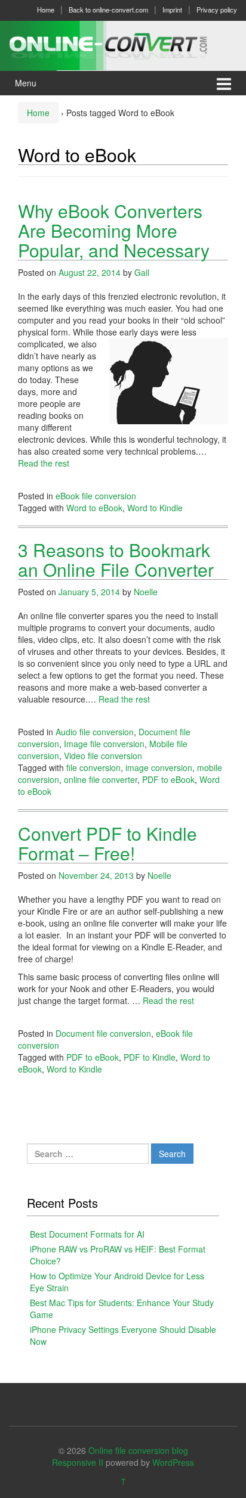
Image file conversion (104, 744)
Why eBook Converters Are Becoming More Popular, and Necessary (114, 230)
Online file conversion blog (138, 1450)
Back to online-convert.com (108, 9)
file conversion (93, 767)
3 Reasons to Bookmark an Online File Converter (116, 559)
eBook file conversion (96, 496)
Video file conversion (103, 756)
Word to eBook (94, 508)
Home (45, 9)
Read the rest (43, 463)
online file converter (100, 779)
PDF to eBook (168, 779)
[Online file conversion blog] (123, 44)
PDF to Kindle (150, 1057)
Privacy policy (216, 9)
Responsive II (77, 1462)
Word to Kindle (155, 508)
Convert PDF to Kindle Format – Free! (107, 843)
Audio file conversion (95, 732)
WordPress (173, 1462)
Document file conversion (103, 1033)
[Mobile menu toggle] (224, 83)
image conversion (158, 767)
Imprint (172, 9)
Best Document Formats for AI (87, 1234)
